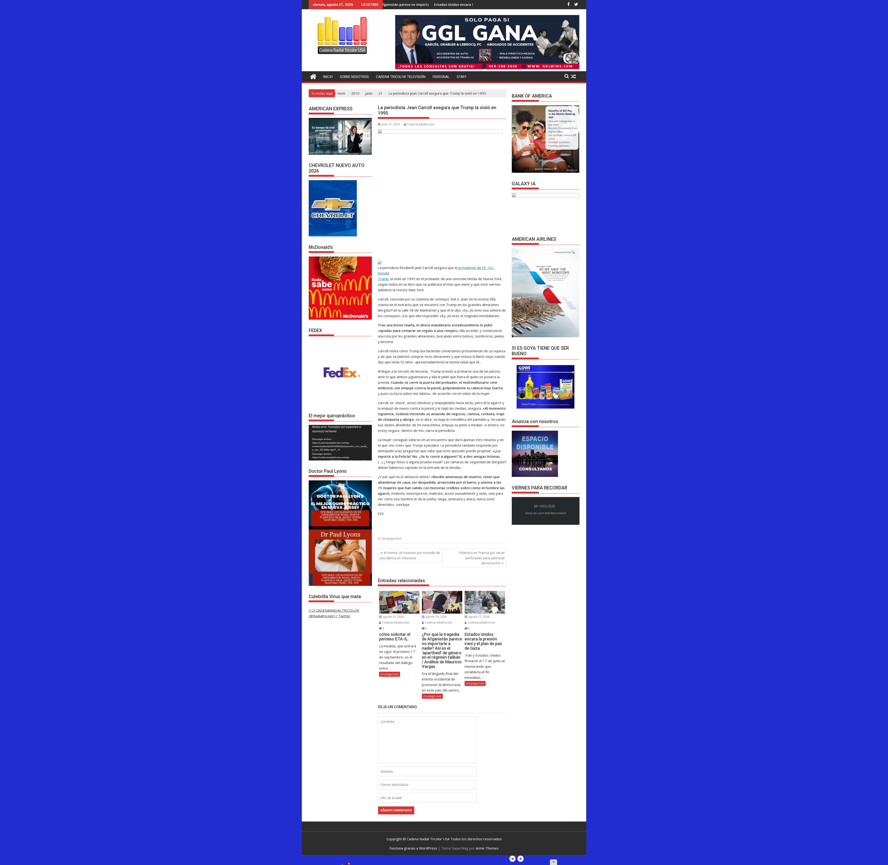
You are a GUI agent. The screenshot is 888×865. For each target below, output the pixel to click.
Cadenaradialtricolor (421, 124)
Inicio (328, 77)
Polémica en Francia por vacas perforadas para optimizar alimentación (482, 557)
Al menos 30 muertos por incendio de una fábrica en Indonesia (409, 555)
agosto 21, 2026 (393, 617)
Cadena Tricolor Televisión (401, 77)
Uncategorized (391, 539)
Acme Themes (487, 848)
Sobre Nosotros (354, 77)
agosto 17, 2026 (478, 617)
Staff (462, 77)
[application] (340, 442)
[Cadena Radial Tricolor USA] (313, 76)
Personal (441, 77)
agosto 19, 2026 (436, 617)
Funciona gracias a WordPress (413, 848)
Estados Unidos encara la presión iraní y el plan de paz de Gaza (416, 4)
